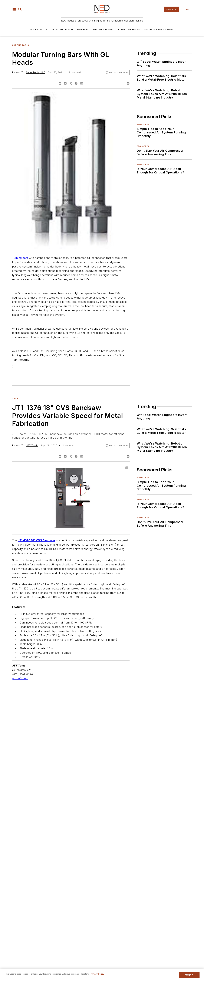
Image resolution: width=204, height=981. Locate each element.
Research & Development (159, 29)
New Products (38, 29)
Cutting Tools (20, 45)
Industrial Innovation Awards (70, 29)
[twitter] (70, 83)
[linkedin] (65, 83)
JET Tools (32, 445)
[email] (81, 83)
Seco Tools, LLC (35, 72)
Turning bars (20, 257)
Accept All (189, 975)
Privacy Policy (97, 974)
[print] (128, 83)
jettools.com (20, 678)
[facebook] (60, 83)
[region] (102, 975)
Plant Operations (129, 29)
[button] (14, 9)
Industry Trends (103, 29)
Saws (15, 398)
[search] (20, 9)
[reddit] (76, 83)
